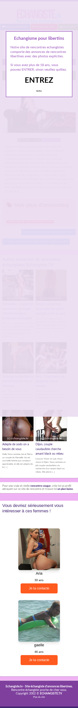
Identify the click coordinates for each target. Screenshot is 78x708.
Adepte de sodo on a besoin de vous (15, 446)
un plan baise (65, 489)
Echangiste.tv (14, 686)
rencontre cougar (40, 486)
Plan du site (39, 697)
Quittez (39, 91)
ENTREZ (39, 80)
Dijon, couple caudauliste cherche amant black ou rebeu (49, 449)
